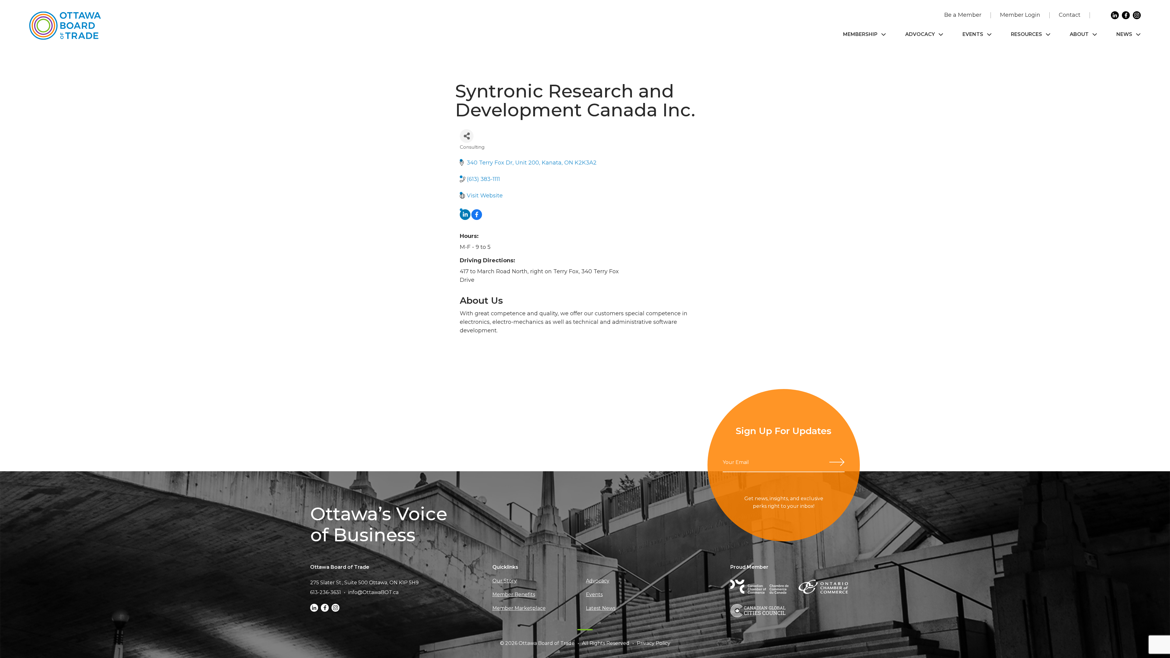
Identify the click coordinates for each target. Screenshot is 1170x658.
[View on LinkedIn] (465, 218)
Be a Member (962, 15)
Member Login (1020, 15)
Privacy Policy (653, 643)
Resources (1026, 34)
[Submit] (837, 462)
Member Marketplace (519, 608)
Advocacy (920, 34)
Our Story (504, 581)
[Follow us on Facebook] (1126, 15)
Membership (860, 34)
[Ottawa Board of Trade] (65, 26)
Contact (1069, 15)
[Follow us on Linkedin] (1115, 15)
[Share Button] (466, 136)
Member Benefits (513, 594)
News (1124, 34)
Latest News (600, 608)
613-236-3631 (325, 592)
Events (973, 34)
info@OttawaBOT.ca (373, 592)
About (1079, 34)
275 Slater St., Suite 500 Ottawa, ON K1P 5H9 (364, 582)
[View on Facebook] (476, 218)
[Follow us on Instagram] (1137, 15)
